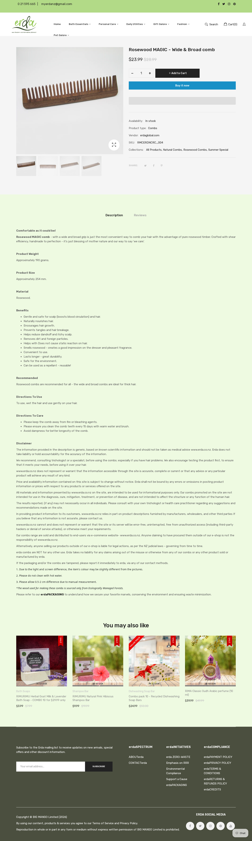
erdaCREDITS (212, 789)
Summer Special (218, 149)
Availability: (136, 121)
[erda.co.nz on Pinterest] (220, 826)
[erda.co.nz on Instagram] (210, 826)
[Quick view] (66, 680)
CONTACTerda (138, 763)
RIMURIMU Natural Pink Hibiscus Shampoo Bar (93, 698)
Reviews (140, 215)
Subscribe (98, 766)
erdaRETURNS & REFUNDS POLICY (215, 781)
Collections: (136, 149)
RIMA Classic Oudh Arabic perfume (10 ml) (209, 692)
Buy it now (182, 85)
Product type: (137, 128)
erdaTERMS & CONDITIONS (212, 771)
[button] (182, 101)
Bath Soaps (23, 691)
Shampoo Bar (81, 691)
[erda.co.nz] (24, 24)
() (232, 24)
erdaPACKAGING (52, 594)
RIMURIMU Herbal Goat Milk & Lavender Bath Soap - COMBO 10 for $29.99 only (41, 698)
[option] (26, 166)
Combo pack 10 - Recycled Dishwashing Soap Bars (154, 698)
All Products (154, 149)
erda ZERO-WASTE (178, 757)
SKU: (132, 142)
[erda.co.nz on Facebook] (190, 826)
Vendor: (133, 135)
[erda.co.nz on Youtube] (231, 826)
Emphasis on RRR (177, 763)
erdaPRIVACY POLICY (217, 763)
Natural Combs (172, 149)
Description (114, 215)
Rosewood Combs (195, 149)
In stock (41, 683)
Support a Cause (176, 779)
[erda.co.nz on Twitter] (200, 826)
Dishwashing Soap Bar (142, 691)
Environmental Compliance (175, 771)
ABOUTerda (136, 757)
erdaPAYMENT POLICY (218, 757)
